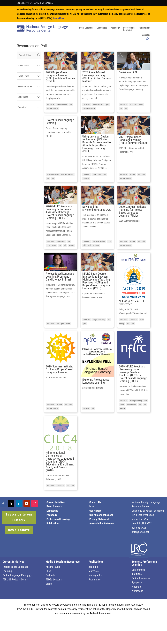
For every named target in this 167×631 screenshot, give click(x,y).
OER (94, 174)
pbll (71, 105)
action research (62, 105)
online (141, 105)
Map (91, 506)
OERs (48, 571)
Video (49, 583)
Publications (144, 28)
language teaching (67, 174)
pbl (121, 108)
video (68, 324)
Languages (102, 28)
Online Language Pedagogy (17, 575)
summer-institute (52, 108)
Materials (94, 571)
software (96, 245)
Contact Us (95, 502)
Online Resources (141, 578)
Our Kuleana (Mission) (101, 515)
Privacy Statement (99, 519)
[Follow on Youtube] (26, 503)
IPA (69, 241)
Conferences (138, 569)
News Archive (19, 530)
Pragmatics (94, 579)
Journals (93, 566)
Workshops (137, 591)
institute (132, 174)
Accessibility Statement (101, 523)
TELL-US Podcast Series (15, 579)
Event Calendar (86, 28)
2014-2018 (50, 324)
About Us (146, 35)
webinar (86, 178)
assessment (61, 241)
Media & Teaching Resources (63, 561)
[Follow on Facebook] (3, 503)
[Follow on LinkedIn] (19, 503)
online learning (131, 404)
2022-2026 (50, 105)
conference (133, 320)
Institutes (137, 574)
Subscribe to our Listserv (18, 517)
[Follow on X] (11, 503)
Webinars (136, 586)
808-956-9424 (139, 527)
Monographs (95, 575)
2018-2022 (123, 105)
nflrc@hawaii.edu (141, 531)
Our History (95, 510)
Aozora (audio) (53, 566)
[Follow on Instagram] (34, 503)
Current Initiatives (55, 502)
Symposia (137, 582)
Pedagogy (115, 28)
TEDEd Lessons (54, 579)
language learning (53, 174)
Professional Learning (58, 519)
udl (105, 174)
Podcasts (50, 575)
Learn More (58, 18)
